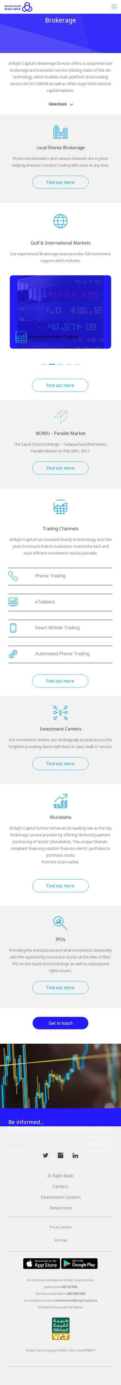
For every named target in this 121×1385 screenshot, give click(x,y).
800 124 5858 (69, 1287)
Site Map (60, 1240)
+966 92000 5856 (76, 1294)
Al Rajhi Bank (60, 1176)
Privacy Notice (61, 1227)
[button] (43, 364)
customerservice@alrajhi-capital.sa (75, 1300)
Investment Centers (61, 1197)
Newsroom (61, 1208)
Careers (60, 1186)
